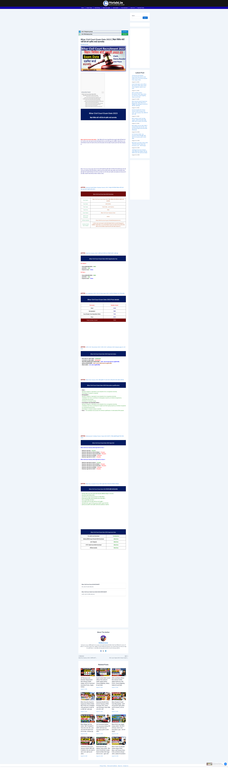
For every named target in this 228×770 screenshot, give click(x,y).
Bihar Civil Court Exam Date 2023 (89, 94)
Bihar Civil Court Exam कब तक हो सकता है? (91, 105)
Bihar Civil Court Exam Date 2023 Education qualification (94, 101)
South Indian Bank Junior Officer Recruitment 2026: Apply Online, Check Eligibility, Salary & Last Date (103, 681)
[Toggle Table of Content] (102, 92)
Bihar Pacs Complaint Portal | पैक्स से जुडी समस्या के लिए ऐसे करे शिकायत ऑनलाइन (102, 483)
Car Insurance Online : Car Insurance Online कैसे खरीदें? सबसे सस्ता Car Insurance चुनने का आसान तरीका (103, 728)
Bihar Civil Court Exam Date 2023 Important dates (93, 100)
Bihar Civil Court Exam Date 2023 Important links (93, 104)
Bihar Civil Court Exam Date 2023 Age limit (92, 102)
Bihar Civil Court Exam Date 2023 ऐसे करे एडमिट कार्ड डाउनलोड (94, 103)
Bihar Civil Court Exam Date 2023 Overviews (93, 96)
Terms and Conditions (112, 765)
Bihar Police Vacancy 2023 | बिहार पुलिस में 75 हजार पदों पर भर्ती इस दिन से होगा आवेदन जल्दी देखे (105, 379)
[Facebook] (101, 651)
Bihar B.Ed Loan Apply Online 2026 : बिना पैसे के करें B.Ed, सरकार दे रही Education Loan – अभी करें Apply (118, 728)
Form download (124, 7)
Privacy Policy (103, 765)
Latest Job (132, 7)
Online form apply (106, 7)
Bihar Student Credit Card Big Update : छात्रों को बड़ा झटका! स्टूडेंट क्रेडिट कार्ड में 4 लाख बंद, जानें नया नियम (118, 705)
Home (82, 7)
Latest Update (116, 7)
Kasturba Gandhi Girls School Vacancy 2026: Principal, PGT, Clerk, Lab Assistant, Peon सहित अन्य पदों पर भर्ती (103, 705)
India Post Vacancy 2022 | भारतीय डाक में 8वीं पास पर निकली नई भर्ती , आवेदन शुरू (102, 253)
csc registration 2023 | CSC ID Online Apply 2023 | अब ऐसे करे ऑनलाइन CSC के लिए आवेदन (105, 293)
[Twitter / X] (103, 651)
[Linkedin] (105, 651)
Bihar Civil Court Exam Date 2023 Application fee (93, 97)
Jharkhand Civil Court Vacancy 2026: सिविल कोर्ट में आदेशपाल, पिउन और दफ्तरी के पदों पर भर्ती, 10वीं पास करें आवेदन (88, 750)
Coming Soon (116, 536)
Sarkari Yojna (89, 7)
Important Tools (140, 7)
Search (133, 15)
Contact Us (125, 765)
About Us (120, 765)
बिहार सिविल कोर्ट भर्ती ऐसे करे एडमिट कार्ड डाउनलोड (90, 95)
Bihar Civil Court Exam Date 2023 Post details (92, 98)
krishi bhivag (97, 7)
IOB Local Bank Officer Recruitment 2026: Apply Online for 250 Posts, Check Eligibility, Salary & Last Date (118, 681)
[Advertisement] (103, 21)
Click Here (116, 539)
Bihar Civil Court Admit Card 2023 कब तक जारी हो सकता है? (94, 106)
